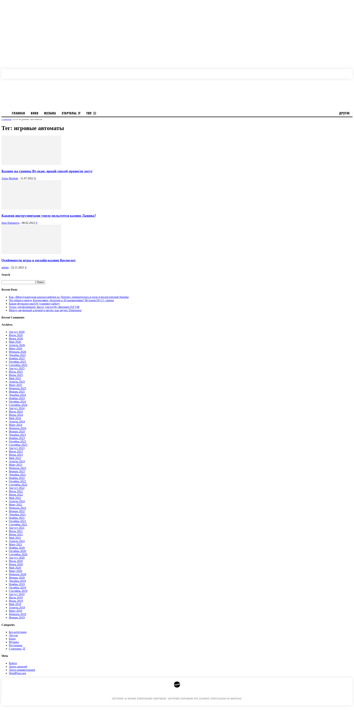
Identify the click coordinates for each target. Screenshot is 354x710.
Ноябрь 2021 (17, 517)
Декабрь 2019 (17, 581)
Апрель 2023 (17, 461)
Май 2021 (15, 537)
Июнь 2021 (16, 534)
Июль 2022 (16, 491)
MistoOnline (231, 693)
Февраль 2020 (17, 574)
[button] (351, 72)
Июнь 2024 (16, 414)
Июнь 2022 (16, 494)
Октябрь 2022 (17, 481)
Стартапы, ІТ (17, 648)
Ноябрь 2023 (17, 438)
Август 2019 (17, 594)
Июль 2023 (16, 451)
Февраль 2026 (17, 351)
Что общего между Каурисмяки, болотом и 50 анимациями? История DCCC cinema (61, 300)
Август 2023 (17, 448)
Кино (12, 638)
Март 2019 (15, 610)
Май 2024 (15, 418)
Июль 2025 (16, 371)
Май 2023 (15, 458)
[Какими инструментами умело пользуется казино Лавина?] (31, 208)
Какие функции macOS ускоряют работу (34, 303)
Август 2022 (17, 488)
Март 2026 (15, 348)
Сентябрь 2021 (18, 524)
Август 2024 (17, 408)
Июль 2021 (16, 531)
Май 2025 (15, 378)
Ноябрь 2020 (17, 547)
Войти (13, 663)
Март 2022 (15, 504)
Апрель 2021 (17, 541)
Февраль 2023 (17, 468)
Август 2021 (17, 527)
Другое (13, 635)
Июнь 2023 (16, 454)
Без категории (18, 632)
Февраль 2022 (17, 507)
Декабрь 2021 (17, 514)
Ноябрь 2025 (17, 358)
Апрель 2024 (17, 421)
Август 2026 (17, 331)
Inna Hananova (10, 222)
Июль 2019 (16, 597)
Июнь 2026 (16, 338)
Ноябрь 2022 (17, 478)
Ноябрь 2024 (17, 398)
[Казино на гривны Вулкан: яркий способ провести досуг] (31, 164)
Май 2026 (15, 341)
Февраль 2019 (17, 614)
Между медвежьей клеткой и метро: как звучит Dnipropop (45, 310)
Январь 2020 (17, 577)
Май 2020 (15, 567)
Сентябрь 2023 (18, 444)
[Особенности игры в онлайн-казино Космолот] (31, 253)
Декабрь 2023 (17, 434)
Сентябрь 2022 (18, 484)
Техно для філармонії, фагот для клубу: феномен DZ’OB (44, 307)
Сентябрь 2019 (18, 590)
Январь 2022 (17, 511)
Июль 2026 (16, 335)
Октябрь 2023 (17, 441)
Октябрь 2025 (17, 361)
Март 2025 (15, 385)
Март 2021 (15, 544)
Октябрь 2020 (17, 551)
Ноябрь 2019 (17, 584)
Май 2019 (15, 604)
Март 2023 (15, 464)
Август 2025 (17, 368)
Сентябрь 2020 (18, 554)
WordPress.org (17, 673)
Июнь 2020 (16, 564)
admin (5, 267)
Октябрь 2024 (17, 401)
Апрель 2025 (17, 381)
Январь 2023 (17, 471)
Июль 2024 (16, 411)
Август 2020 (17, 557)
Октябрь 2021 (17, 521)
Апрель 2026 (17, 345)
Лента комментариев (22, 669)
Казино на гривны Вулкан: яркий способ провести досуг (47, 171)
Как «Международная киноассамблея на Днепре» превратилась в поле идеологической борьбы (69, 297)
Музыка (14, 642)
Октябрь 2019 (17, 587)
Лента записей (18, 666)
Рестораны (15, 645)
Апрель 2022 (17, 501)
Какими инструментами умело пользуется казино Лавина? (48, 216)
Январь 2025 (17, 391)
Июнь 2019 (16, 600)
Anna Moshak (9, 178)
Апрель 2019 (17, 607)
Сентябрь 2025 (18, 365)
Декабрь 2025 (17, 355)
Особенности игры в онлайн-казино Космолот (38, 260)
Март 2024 (15, 424)
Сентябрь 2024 (18, 404)
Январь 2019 (17, 617)
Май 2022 (15, 497)
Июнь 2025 (16, 375)
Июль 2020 (16, 561)
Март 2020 (15, 571)
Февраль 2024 (17, 428)
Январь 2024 (17, 431)
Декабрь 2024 (17, 395)
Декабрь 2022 (17, 474)
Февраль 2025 (17, 388)
